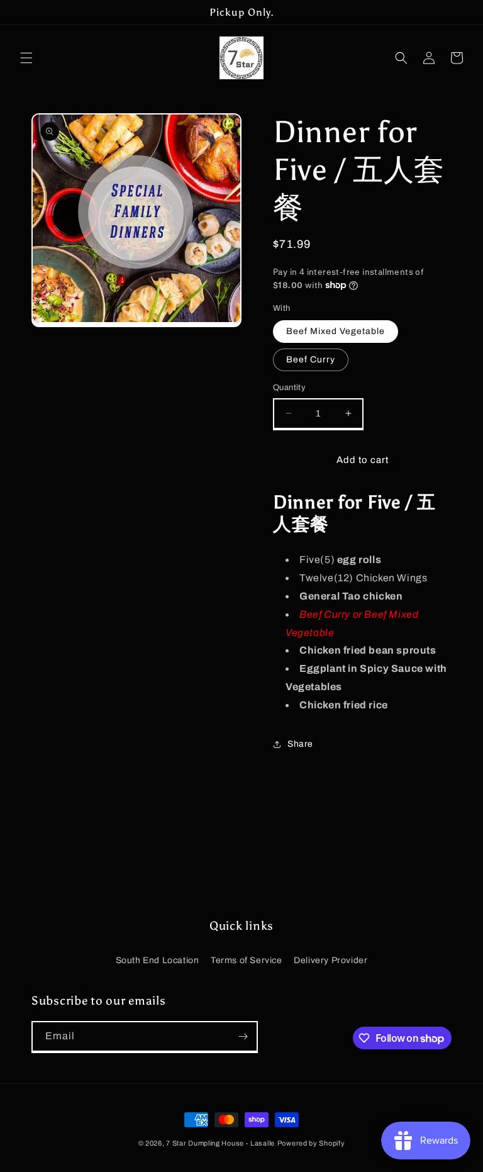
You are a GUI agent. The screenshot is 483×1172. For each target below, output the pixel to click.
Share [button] (300, 744)
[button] (26, 58)
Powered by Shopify (311, 1143)
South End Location (157, 960)
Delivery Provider (330, 960)
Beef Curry (310, 359)
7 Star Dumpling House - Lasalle (220, 1143)
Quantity (289, 387)
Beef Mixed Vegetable (335, 331)
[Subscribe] (243, 1036)
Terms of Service (246, 960)
